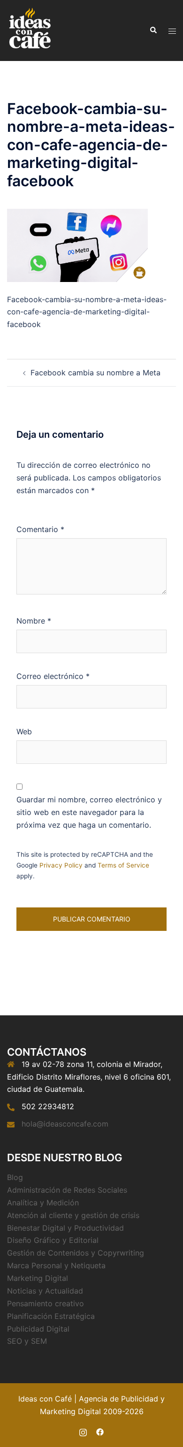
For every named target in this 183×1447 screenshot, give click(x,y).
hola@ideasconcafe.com (65, 1123)
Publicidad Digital (38, 1328)
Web (24, 731)
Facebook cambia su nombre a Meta (95, 372)
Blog (15, 1177)
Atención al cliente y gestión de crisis (73, 1215)
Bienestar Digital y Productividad (65, 1228)
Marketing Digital (37, 1278)
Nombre (33, 620)
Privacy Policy (61, 865)
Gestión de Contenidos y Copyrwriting (75, 1252)
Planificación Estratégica (51, 1316)
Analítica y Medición (43, 1202)
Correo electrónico (53, 676)
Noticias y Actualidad (45, 1290)
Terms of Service (123, 865)
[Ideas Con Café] (29, 29)
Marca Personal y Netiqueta (56, 1265)
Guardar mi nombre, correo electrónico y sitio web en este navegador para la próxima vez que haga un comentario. (89, 812)
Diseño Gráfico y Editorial (53, 1240)
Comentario (40, 529)
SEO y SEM (27, 1341)
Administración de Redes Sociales (67, 1190)
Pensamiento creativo (45, 1303)
